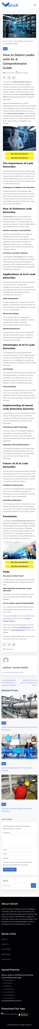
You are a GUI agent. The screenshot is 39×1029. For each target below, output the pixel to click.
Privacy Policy (6, 949)
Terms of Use (5, 959)
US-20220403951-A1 (9, 989)
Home (5, 41)
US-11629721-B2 (7, 986)
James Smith (23, 73)
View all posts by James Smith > (13, 672)
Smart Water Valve (24, 627)
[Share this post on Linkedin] (13, 77)
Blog (10, 41)
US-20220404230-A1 (9, 995)
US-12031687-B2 (7, 983)
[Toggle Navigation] (35, 5)
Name (5, 849)
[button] (19, 153)
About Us (4, 939)
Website (5, 858)
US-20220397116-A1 (8, 998)
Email (5, 854)
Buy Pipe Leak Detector (19, 158)
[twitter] (9, 77)
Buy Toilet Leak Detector (19, 154)
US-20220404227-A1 (9, 992)
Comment (6, 833)
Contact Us (5, 944)
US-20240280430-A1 (9, 980)
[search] (33, 885)
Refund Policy (6, 954)
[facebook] (4, 77)
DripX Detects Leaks (18, 630)
